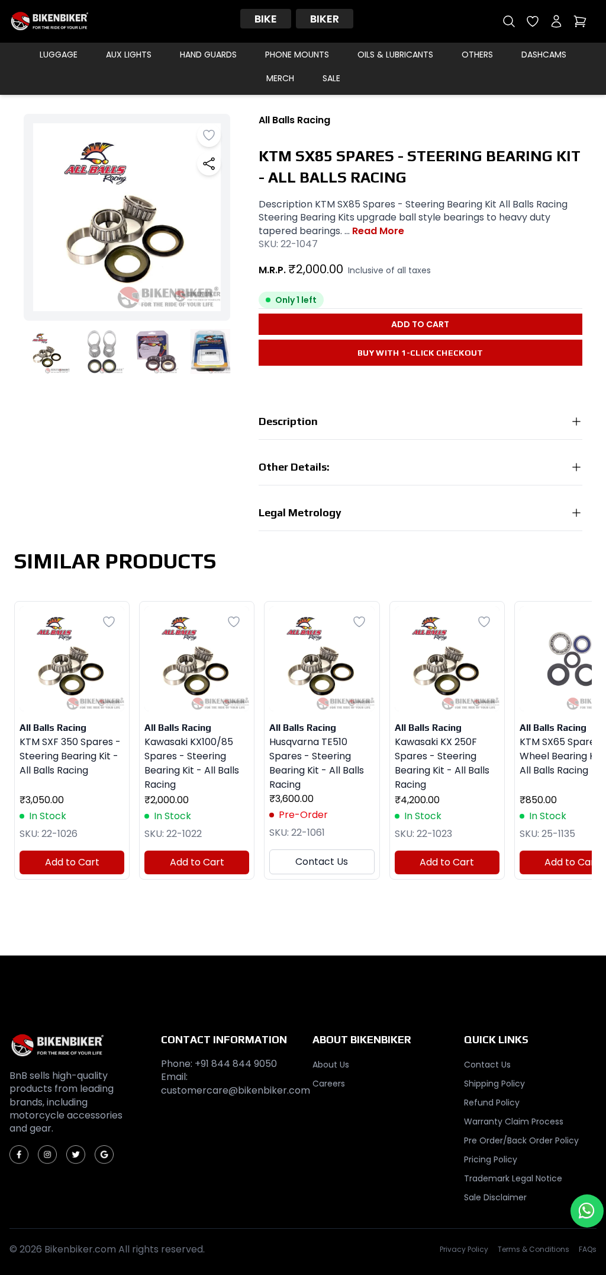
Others (477, 54)
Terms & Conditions (533, 1249)
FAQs (588, 1249)
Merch (280, 78)
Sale (331, 78)
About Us (330, 1065)
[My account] (556, 21)
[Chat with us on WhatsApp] (587, 1211)
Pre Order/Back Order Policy (521, 1140)
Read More (378, 231)
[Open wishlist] (533, 21)
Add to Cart (420, 324)
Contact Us (321, 861)
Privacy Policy (464, 1249)
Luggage (59, 54)
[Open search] (509, 21)
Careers (328, 1083)
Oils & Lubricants (395, 54)
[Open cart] (580, 21)
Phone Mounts (297, 54)
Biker (324, 18)
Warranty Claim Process (513, 1121)
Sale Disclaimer (495, 1197)
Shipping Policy (494, 1083)
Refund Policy (492, 1102)
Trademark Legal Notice (513, 1178)
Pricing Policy (490, 1159)
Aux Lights (129, 54)
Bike (265, 18)
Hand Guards (208, 54)
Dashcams (543, 54)
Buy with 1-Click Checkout (420, 352)
